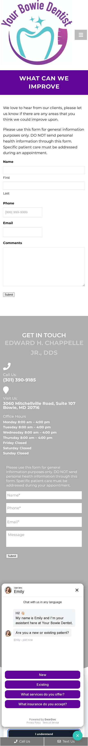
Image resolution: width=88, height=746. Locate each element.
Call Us (24, 741)
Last (6, 193)
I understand (44, 734)
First (6, 178)
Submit (9, 294)
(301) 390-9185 (19, 380)
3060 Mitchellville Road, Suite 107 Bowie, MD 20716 (39, 405)
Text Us (68, 741)
